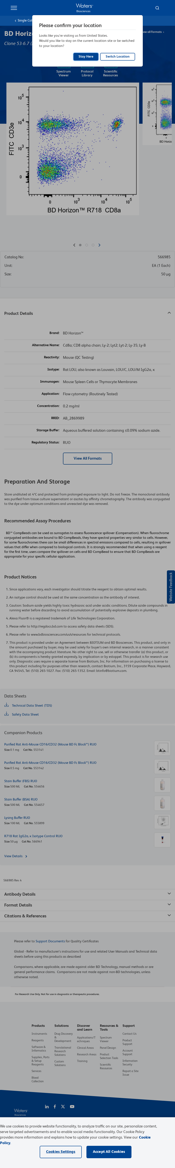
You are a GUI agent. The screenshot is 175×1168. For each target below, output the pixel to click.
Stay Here (86, 56)
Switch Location (118, 56)
